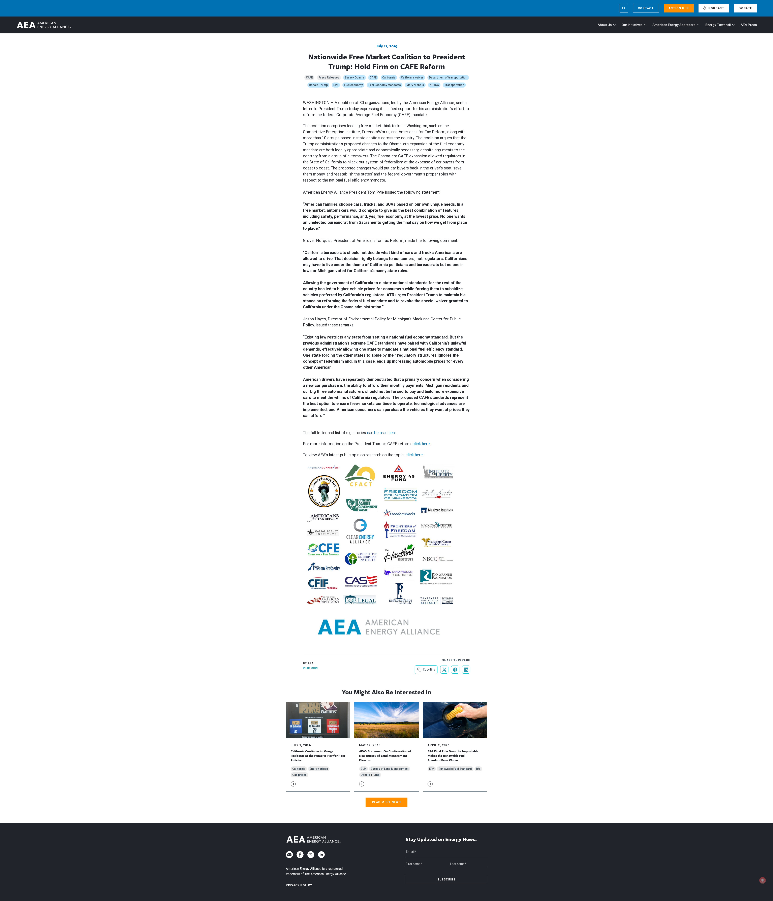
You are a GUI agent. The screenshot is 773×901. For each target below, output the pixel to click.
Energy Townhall (718, 25)
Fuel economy (353, 85)
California (388, 77)
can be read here (381, 432)
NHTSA (434, 85)
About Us (605, 25)
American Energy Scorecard (673, 25)
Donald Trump (318, 85)
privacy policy (299, 885)
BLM (363, 768)
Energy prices (319, 768)
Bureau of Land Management (389, 768)
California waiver (412, 77)
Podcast (716, 8)
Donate (745, 8)
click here (421, 443)
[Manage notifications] (762, 880)
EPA (335, 85)
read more (310, 668)
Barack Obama (354, 77)
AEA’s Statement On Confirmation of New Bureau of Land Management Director (385, 755)
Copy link (428, 668)
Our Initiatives (632, 25)
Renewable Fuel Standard (455, 768)
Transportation (454, 85)
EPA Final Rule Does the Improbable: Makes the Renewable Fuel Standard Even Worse (453, 755)
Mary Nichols (415, 85)
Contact (646, 8)
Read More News (386, 802)
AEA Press (749, 25)
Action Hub (679, 8)
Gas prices (299, 774)
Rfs (478, 768)
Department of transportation (448, 77)
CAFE (309, 77)
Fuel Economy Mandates (384, 85)
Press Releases (328, 77)
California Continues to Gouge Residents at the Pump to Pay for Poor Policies (318, 755)
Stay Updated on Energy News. (441, 839)
